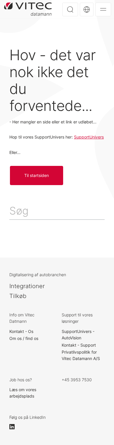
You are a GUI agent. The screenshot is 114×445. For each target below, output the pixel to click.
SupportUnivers (89, 136)
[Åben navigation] (103, 9)
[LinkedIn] (14, 426)
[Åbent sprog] (87, 9)
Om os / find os (23, 338)
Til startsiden (28, 9)
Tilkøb (17, 295)
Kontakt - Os (21, 331)
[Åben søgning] (70, 9)
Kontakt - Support (79, 345)
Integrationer (27, 286)
